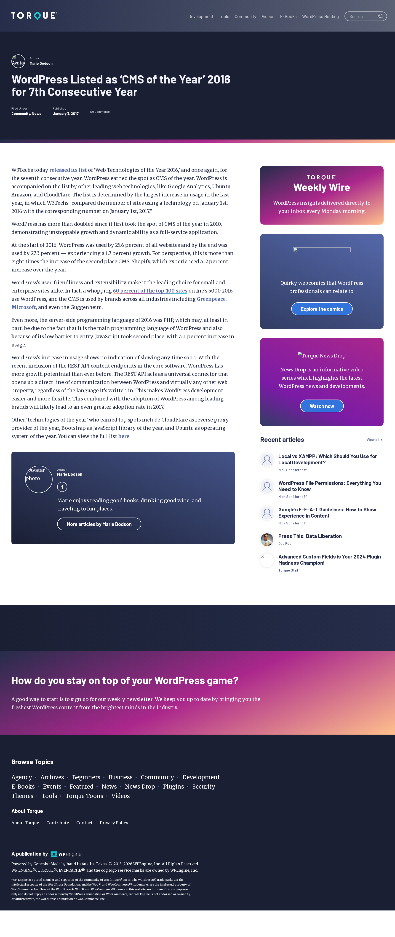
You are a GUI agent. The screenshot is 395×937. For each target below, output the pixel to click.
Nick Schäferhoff (292, 469)
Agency (21, 777)
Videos (121, 796)
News (36, 113)
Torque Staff (289, 570)
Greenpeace (211, 299)
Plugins (173, 786)
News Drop (140, 786)
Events (52, 786)
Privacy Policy (114, 822)
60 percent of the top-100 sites (150, 291)
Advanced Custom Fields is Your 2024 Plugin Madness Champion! (329, 559)
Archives (52, 777)
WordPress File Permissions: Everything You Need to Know (329, 486)
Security (203, 786)
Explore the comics (322, 309)
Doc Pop (284, 543)
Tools (49, 796)
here (123, 436)
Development (201, 777)
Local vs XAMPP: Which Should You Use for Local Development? (327, 459)
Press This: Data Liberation (310, 536)
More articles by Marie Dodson (99, 524)
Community (20, 113)
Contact (84, 822)
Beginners (86, 777)
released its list (68, 170)
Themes (22, 796)
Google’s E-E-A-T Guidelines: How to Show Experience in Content (327, 512)
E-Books (23, 786)
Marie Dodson (41, 63)
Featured (81, 786)
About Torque (25, 822)
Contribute (57, 822)
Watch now (322, 406)
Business (121, 777)
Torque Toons (84, 796)
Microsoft (23, 307)
